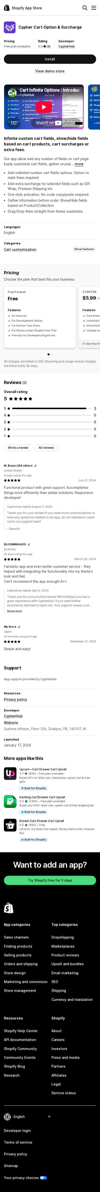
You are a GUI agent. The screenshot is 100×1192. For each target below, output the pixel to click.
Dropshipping (62, 937)
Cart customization (20, 249)
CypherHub (66, 46)
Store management (20, 990)
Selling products (18, 955)
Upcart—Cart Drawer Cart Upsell (43, 769)
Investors (59, 1049)
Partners (58, 1066)
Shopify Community (20, 1049)
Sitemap (11, 1166)
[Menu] (93, 7)
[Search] (85, 7)
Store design (14, 973)
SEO (54, 982)
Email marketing (64, 973)
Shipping (58, 990)
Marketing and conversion (25, 982)
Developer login (17, 1130)
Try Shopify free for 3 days (50, 880)
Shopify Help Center (21, 1031)
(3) (48, 46)
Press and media (65, 1057)
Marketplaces (63, 946)
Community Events (20, 1057)
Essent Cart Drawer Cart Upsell (41, 821)
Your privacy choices (21, 1178)
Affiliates (59, 1075)
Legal (56, 1084)
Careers (58, 1040)
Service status (63, 1093)
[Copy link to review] (35, 466)
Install (50, 59)
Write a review (18, 447)
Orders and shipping (21, 964)
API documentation (20, 1040)
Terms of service (18, 1142)
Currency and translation (71, 999)
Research (11, 1075)
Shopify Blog (14, 1066)
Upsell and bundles (67, 964)
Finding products (18, 946)
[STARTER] (51, 354)
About (56, 1031)
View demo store (50, 71)
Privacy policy (15, 699)
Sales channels (16, 937)
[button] (50, 779)
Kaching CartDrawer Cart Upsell (42, 797)
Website (11, 723)
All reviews (46, 447)
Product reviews (65, 955)
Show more (14, 611)
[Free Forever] (49, 354)
